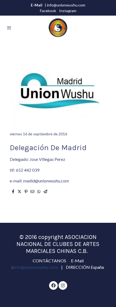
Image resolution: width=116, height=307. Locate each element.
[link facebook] (53, 285)
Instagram (67, 10)
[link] (58, 27)
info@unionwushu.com (36, 267)
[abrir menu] (9, 27)
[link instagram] (63, 285)
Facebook (48, 10)
